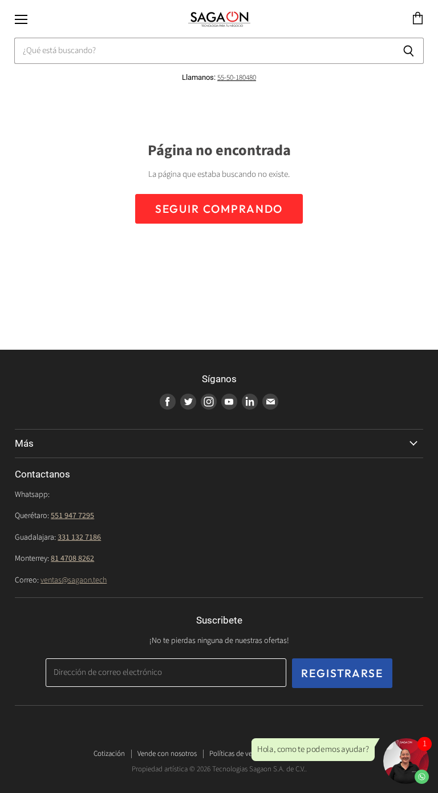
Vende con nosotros (167, 754)
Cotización (109, 754)
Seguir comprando (219, 209)
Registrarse (342, 673)
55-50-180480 (236, 77)
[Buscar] (409, 51)
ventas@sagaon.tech (73, 580)
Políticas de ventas (237, 754)
